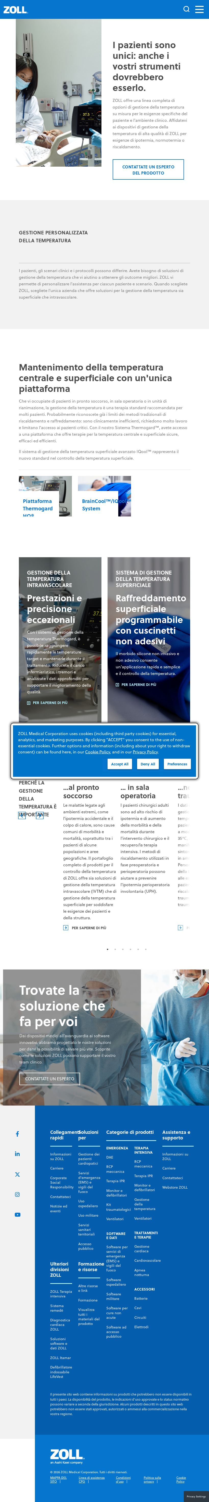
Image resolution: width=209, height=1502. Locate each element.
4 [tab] (130, 949)
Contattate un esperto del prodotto (148, 170)
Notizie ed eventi (58, 1208)
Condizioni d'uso (123, 1480)
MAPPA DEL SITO (58, 1480)
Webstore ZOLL (175, 1187)
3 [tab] (122, 949)
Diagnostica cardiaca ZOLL (60, 1325)
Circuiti (140, 1317)
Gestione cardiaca (141, 1249)
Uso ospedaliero (88, 1203)
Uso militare (88, 1215)
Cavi (137, 1307)
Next (39, 815)
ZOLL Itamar (60, 1357)
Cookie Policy (181, 1480)
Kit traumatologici (118, 1207)
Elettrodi (141, 1327)
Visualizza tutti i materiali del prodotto (89, 1316)
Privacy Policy (145, 751)
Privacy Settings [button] (196, 1496)
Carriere (56, 1168)
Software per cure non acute (117, 1313)
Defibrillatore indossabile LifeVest (61, 1372)
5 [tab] (138, 949)
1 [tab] (107, 949)
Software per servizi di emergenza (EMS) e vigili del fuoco (117, 1258)
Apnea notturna (141, 1272)
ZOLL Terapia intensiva (61, 1294)
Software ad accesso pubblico (116, 1332)
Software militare (113, 1296)
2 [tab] (115, 949)
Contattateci (60, 1196)
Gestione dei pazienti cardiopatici (89, 1159)
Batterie (141, 1298)
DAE (109, 1157)
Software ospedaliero (116, 1282)
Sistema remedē (57, 1308)
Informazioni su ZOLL (60, 1156)
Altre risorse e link (88, 1288)
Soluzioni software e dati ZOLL (58, 1343)
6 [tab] (145, 949)
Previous (22, 815)
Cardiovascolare (147, 1260)
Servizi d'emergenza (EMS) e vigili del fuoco (89, 1182)
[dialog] (104, 751)
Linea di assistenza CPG (92, 1480)
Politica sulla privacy (152, 1480)
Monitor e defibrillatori (116, 1193)
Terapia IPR (115, 1181)
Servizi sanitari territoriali (86, 1229)
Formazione (88, 1300)
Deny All (148, 763)
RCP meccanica (115, 1169)
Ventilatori (115, 1218)
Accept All (119, 763)
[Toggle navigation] (199, 9)
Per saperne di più (50, 702)
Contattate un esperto (49, 1079)
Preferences (177, 763)
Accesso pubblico (85, 1246)
